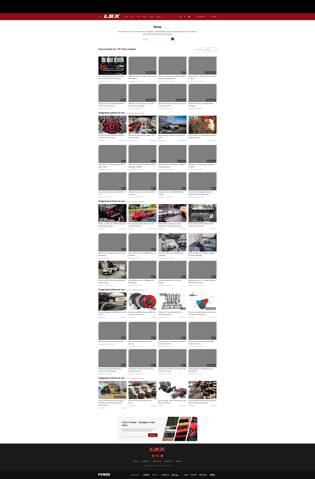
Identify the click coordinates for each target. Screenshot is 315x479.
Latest (126, 16)
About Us (136, 461)
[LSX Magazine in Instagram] (153, 455)
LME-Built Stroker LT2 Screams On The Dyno (111, 341)
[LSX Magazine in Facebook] (157, 455)
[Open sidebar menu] (99, 17)
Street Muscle (153, 140)
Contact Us (146, 461)
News (132, 16)
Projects (144, 16)
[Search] (172, 38)
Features (158, 16)
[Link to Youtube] (189, 16)
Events (151, 16)
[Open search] (176, 16)
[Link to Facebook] (184, 16)
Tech (138, 16)
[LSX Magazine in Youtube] (161, 455)
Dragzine (184, 228)
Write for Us (168, 461)
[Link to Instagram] (180, 16)
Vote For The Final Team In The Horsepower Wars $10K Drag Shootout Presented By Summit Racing (111, 403)
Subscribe (153, 435)
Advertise (179, 461)
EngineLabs (123, 140)
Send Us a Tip (157, 461)
